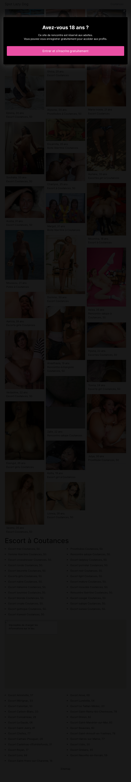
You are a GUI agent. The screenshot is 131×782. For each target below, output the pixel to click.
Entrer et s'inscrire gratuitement (65, 51)
